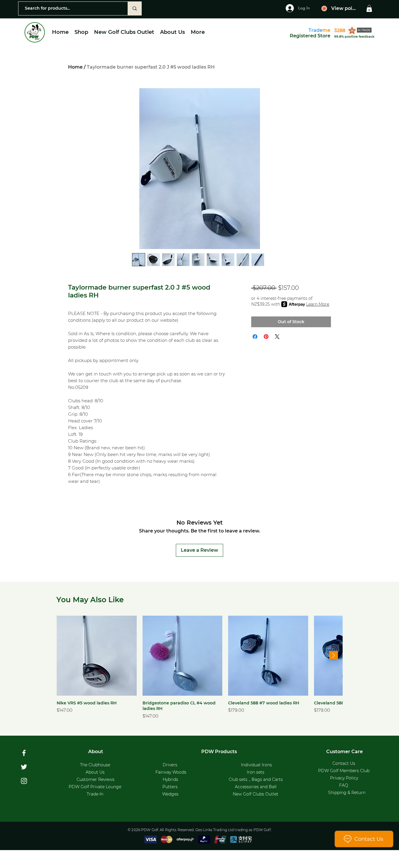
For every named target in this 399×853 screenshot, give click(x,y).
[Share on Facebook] (255, 336)
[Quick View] (97, 656)
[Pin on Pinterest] (266, 336)
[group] (199, 667)
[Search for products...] (134, 8)
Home (75, 67)
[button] (369, 8)
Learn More (317, 304)
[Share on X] (277, 336)
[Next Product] (333, 655)
